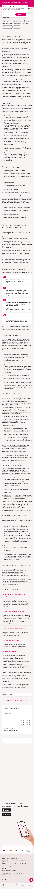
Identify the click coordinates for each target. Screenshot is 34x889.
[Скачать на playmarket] (17, 814)
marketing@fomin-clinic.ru (9, 870)
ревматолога (5, 582)
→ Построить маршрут (10, 717)
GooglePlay (4, 4)
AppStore (24, 2)
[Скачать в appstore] (17, 810)
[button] (17, 595)
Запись (16, 887)
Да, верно (20, 14)
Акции (3, 887)
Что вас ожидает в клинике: (13, 740)
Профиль (30, 887)
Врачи (9, 887)
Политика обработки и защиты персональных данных (13, 873)
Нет (9, 14)
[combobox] (19, 694)
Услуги (23, 887)
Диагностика (7, 27)
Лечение (17, 27)
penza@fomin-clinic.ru (10, 730)
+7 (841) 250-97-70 (9, 728)
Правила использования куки (8, 874)
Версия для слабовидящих (11, 879)
